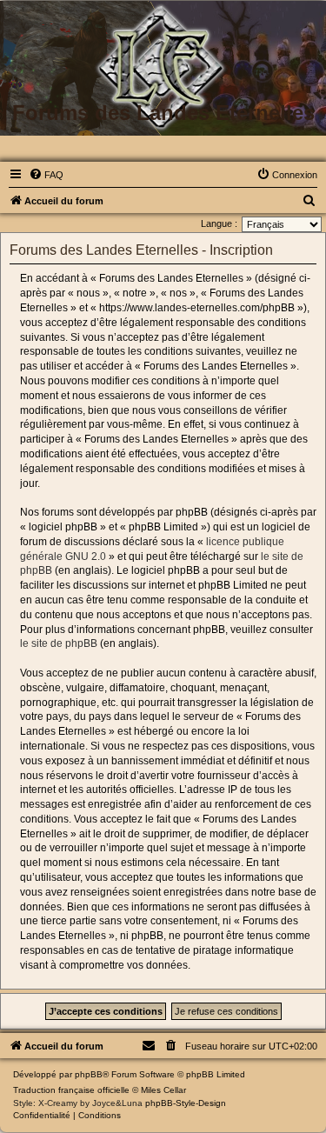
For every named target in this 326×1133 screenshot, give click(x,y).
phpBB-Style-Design (185, 1103)
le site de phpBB (58, 643)
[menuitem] (46, 175)
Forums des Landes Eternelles (163, 112)
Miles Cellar (163, 1090)
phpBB (89, 1074)
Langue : (219, 223)
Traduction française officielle (71, 1090)
